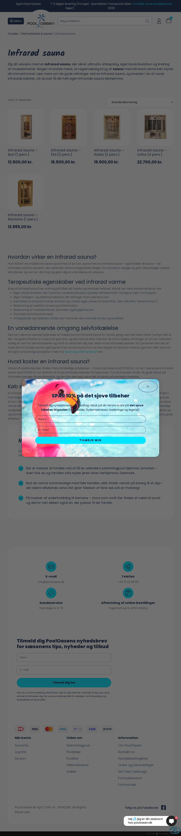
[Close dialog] (148, 386)
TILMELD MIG (90, 440)
